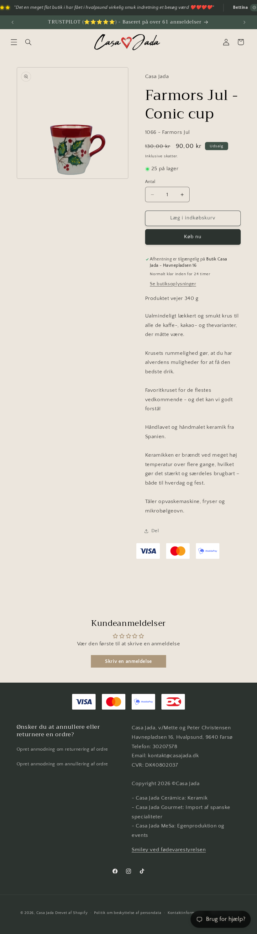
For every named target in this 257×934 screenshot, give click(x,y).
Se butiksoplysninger (173, 283)
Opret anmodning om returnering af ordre (62, 749)
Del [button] (155, 530)
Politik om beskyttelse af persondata (127, 913)
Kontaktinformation (186, 913)
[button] (14, 42)
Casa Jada (45, 913)
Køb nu (193, 236)
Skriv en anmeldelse (128, 661)
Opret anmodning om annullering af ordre (62, 764)
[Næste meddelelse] (244, 22)
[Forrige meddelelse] (12, 22)
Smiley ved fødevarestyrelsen (169, 850)
